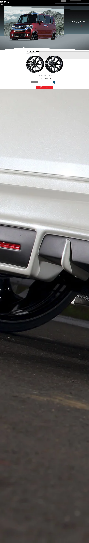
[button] (25, 64)
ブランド (56, 2)
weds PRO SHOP (80, 2)
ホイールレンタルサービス (85, 2)
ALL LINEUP (86, 4)
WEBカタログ (74, 2)
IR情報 (75, 0)
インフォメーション (64, 2)
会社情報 (72, 0)
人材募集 (79, 0)
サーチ (59, 2)
